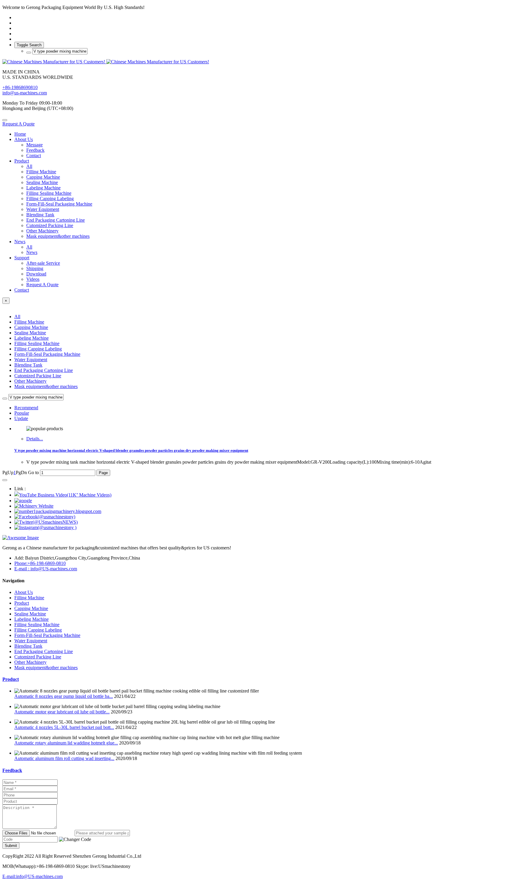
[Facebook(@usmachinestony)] (44, 516)
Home (20, 134)
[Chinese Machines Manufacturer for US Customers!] (258, 62)
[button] (75, 839)
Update (21, 418)
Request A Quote (18, 123)
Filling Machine (29, 321)
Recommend (26, 407)
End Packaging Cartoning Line (43, 370)
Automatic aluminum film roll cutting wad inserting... (64, 758)
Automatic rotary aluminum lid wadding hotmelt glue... (66, 742)
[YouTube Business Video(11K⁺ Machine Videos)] (62, 494)
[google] (23, 500)
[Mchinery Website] (33, 505)
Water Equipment (30, 359)
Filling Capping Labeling (38, 348)
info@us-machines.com (24, 92)
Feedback (12, 770)
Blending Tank (28, 364)
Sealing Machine (30, 332)
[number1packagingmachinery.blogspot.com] (57, 511)
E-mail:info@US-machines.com (32, 876)
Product (10, 679)
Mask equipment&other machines (46, 386)
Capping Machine (31, 327)
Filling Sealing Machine (36, 343)
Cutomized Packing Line (37, 375)
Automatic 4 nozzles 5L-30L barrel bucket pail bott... (64, 727)
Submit (11, 845)
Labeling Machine (31, 338)
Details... (34, 438)
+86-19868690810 (20, 87)
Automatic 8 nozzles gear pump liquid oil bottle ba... (63, 696)
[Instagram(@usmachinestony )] (45, 527)
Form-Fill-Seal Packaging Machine (47, 354)
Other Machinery (30, 381)
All (29, 166)
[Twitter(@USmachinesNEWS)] (46, 522)
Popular (21, 413)
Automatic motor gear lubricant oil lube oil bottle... (62, 711)
